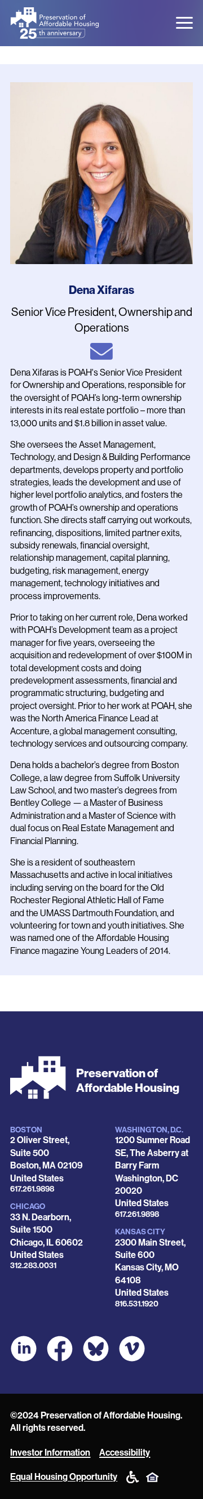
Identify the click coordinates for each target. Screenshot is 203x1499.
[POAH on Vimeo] (131, 1348)
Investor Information (50, 1452)
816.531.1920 (136, 1304)
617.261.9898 (32, 1189)
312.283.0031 (33, 1265)
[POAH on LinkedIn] (23, 1348)
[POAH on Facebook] (59, 1348)
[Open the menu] (184, 23)
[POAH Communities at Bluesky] (95, 1348)
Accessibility (124, 1452)
